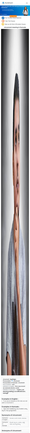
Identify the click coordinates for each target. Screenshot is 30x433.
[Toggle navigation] (27, 3)
